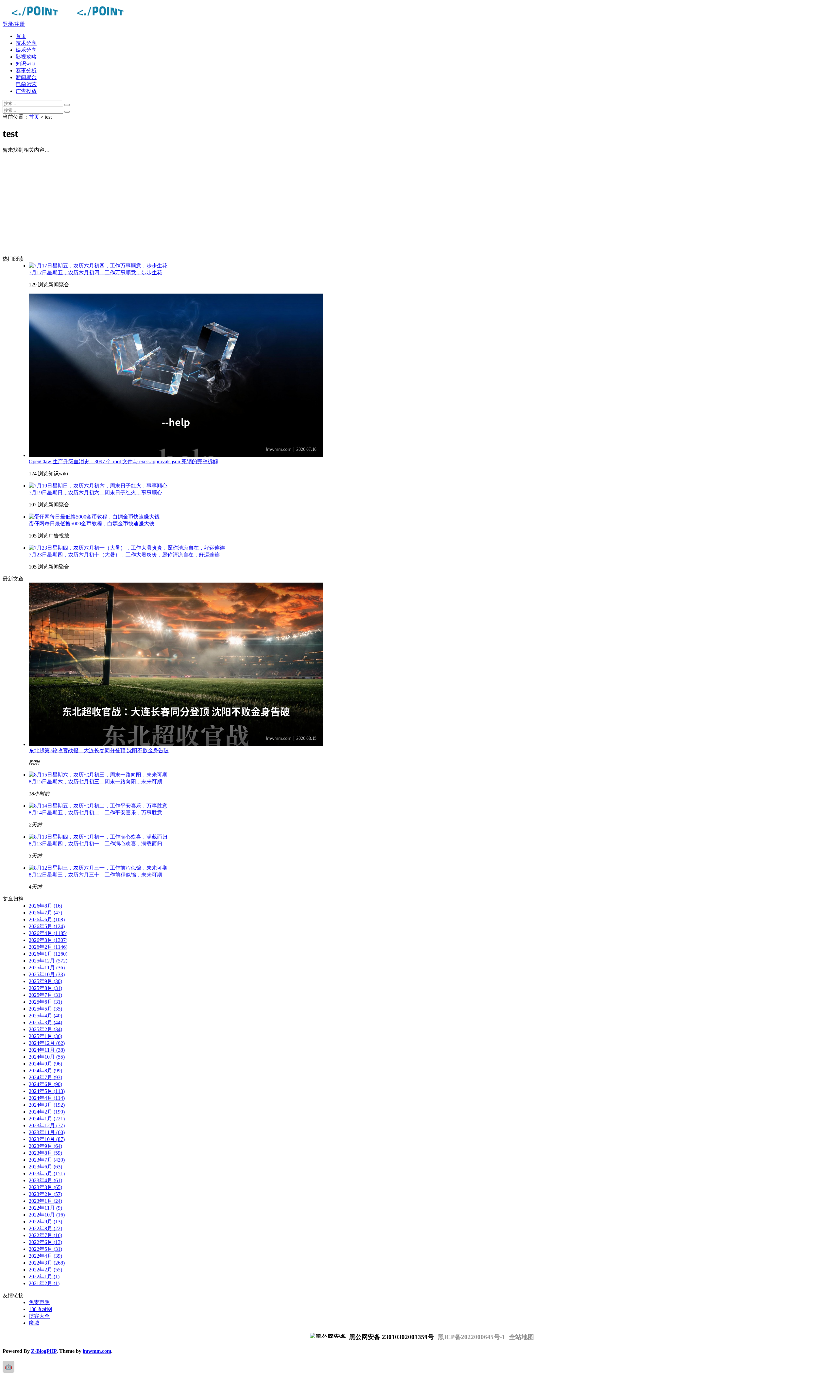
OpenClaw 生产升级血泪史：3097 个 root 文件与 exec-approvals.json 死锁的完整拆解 (123, 461)
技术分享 (26, 43)
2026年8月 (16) (45, 906)
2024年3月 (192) (47, 1105)
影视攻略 (26, 57)
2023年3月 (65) (45, 1187)
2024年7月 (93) (45, 1077)
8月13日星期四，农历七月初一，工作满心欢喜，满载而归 (95, 843)
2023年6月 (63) (45, 1166)
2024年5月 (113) (47, 1091)
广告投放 (26, 91)
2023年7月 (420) (47, 1160)
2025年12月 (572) (48, 960)
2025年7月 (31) (45, 995)
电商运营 (26, 84)
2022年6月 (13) (45, 1242)
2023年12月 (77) (47, 1125)
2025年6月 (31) (45, 1002)
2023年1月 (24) (45, 1201)
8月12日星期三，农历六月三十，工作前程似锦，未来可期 (95, 874)
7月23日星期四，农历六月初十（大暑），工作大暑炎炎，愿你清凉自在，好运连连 (124, 554)
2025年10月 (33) (47, 974)
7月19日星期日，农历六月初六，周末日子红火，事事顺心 (95, 492)
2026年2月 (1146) (48, 947)
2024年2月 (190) (47, 1111)
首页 (21, 36)
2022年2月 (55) (45, 1269)
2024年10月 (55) (47, 1057)
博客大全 (39, 1316)
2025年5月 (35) (45, 1009)
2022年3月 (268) (47, 1263)
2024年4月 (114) (47, 1098)
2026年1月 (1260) (48, 954)
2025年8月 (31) (45, 988)
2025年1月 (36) (45, 1036)
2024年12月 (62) (47, 1043)
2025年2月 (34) (45, 1029)
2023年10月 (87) (47, 1139)
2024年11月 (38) (47, 1050)
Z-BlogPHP (44, 1351)
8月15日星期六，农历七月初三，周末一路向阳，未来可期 (95, 781)
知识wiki (25, 63)
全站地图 (521, 1337)
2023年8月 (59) (45, 1153)
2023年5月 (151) (47, 1173)
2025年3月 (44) (45, 1022)
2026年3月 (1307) (48, 940)
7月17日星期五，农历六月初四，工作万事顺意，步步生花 (95, 272)
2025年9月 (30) (45, 981)
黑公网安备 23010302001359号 (391, 1337)
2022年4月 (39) (45, 1256)
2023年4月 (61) (45, 1180)
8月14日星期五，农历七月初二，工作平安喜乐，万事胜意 (95, 812)
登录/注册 (14, 24)
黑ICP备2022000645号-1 (471, 1337)
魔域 (34, 1323)
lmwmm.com (97, 1351)
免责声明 (39, 1302)
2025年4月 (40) (45, 1015)
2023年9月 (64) (45, 1146)
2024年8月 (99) (45, 1070)
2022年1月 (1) (44, 1276)
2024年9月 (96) (45, 1063)
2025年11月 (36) (47, 967)
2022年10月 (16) (47, 1214)
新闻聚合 (26, 77)
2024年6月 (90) (45, 1084)
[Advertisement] (212, 204)
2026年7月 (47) (45, 912)
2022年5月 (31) (45, 1249)
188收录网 (40, 1309)
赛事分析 (26, 70)
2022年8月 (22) (45, 1228)
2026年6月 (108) (47, 919)
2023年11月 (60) (47, 1132)
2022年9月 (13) (45, 1221)
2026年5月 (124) (47, 926)
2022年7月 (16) (45, 1235)
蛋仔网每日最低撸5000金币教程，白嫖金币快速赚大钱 (91, 523)
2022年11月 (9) (45, 1208)
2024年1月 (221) (47, 1118)
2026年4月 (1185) (48, 933)
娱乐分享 (26, 50)
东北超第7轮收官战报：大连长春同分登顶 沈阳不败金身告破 (99, 750)
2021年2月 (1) (44, 1283)
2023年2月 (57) (45, 1194)
